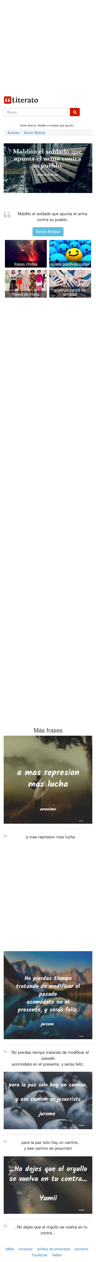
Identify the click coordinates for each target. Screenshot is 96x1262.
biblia (10, 1248)
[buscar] (75, 112)
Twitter (57, 1254)
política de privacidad (53, 1248)
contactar (25, 1248)
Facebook (39, 1254)
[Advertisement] (48, 47)
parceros (81, 1248)
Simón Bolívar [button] (48, 231)
